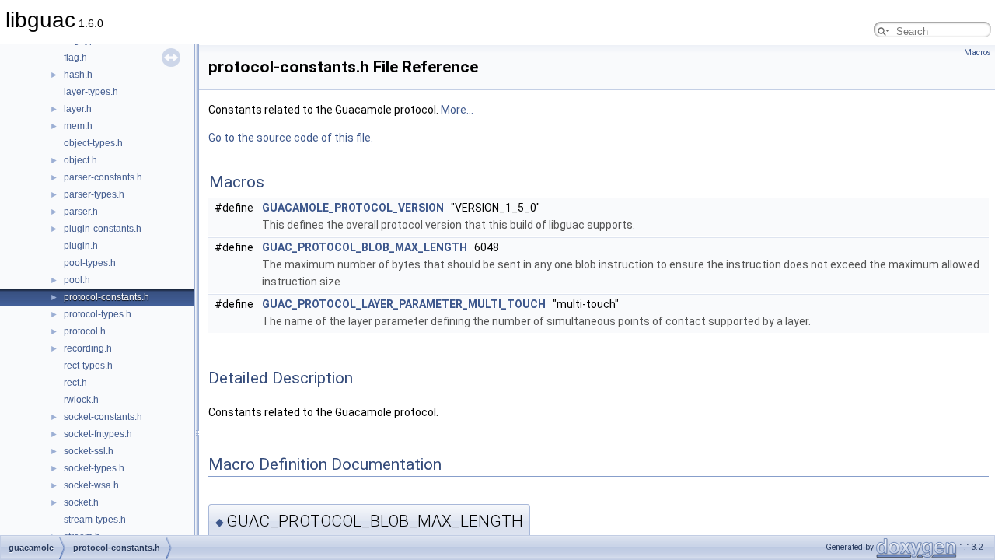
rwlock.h (81, 399)
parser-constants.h (103, 177)
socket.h (81, 502)
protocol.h (85, 331)
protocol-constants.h (106, 297)
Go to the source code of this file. (290, 137)
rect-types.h (88, 365)
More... (457, 109)
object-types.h (93, 143)
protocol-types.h (97, 314)
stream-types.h (95, 519)
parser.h (81, 211)
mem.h (78, 126)
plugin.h (81, 245)
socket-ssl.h (88, 451)
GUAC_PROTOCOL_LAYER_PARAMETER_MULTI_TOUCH (404, 304)
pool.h (77, 280)
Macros (977, 52)
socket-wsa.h (91, 485)
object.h (80, 160)
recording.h (88, 348)
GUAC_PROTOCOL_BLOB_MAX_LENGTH (364, 247)
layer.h (78, 108)
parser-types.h (94, 194)
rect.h (75, 382)
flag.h (75, 57)
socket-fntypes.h (98, 434)
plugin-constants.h (102, 228)
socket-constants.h (103, 416)
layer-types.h (91, 91)
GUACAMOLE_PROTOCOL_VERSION (353, 207)
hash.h (78, 74)
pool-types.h (90, 262)
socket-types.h (94, 468)
